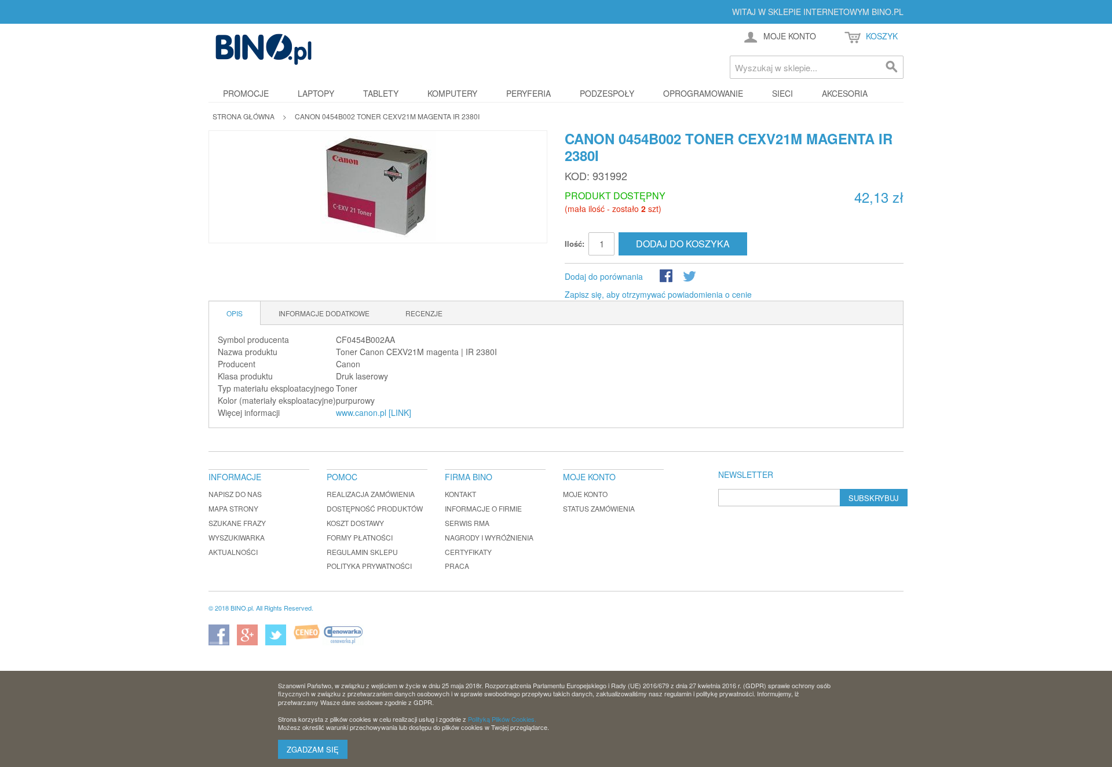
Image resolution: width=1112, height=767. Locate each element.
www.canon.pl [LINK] (373, 412)
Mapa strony (233, 508)
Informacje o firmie (483, 508)
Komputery (452, 93)
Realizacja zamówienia (371, 494)
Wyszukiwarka (237, 537)
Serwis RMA (467, 523)
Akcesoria (845, 93)
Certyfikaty (468, 552)
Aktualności (233, 552)
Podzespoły (607, 93)
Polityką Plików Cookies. (502, 719)
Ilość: (574, 243)
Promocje (246, 93)
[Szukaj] (892, 67)
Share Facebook (667, 276)
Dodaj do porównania (604, 276)
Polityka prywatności (369, 566)
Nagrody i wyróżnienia (489, 537)
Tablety (380, 93)
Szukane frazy (237, 523)
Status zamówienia (599, 508)
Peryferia (528, 93)
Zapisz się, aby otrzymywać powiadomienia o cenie (658, 294)
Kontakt (460, 494)
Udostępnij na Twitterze (690, 276)
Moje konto (585, 494)
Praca (457, 566)
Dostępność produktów (375, 508)
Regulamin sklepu (362, 552)
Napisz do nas (235, 494)
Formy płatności (360, 537)
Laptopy (316, 93)
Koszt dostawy (355, 523)
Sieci (782, 93)
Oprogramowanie (703, 93)
